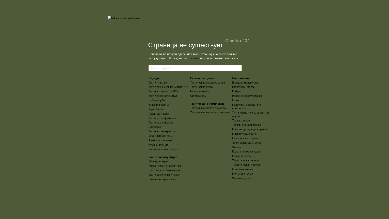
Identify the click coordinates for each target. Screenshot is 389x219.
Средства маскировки (245, 138)
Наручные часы (241, 156)
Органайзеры (198, 95)
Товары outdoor (241, 120)
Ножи (235, 100)
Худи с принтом (158, 144)
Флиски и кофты (159, 104)
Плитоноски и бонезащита (165, 170)
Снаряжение (241, 78)
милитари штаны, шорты (163, 149)
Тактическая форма (161, 122)
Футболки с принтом (161, 140)
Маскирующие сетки (244, 133)
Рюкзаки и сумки (202, 78)
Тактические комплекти (207, 103)
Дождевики (155, 126)
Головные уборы (159, 113)
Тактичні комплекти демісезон (208, 108)
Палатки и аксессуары (246, 151)
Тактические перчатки (162, 131)
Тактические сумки (201, 86)
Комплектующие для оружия (250, 129)
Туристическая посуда (246, 164)
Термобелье (156, 109)
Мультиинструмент (243, 173)
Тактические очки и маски (164, 174)
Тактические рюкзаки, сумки (207, 82)
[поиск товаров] (238, 68)
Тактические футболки (162, 118)
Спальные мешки (242, 169)
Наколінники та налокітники (165, 165)
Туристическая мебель (246, 160)
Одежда (154, 78)
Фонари (236, 147)
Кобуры (236, 91)
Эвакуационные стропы (246, 142)
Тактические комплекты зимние (209, 112)
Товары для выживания (246, 124)
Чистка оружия (241, 178)
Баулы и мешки (199, 91)
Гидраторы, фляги (243, 86)
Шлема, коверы (158, 161)
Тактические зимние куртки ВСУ (168, 86)
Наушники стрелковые (162, 179)
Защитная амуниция (163, 157)
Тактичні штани (158, 82)
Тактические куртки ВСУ (163, 91)
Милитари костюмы (160, 135)
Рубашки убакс (158, 100)
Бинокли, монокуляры (245, 82)
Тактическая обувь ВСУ (163, 95)
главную (193, 58)
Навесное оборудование (247, 95)
